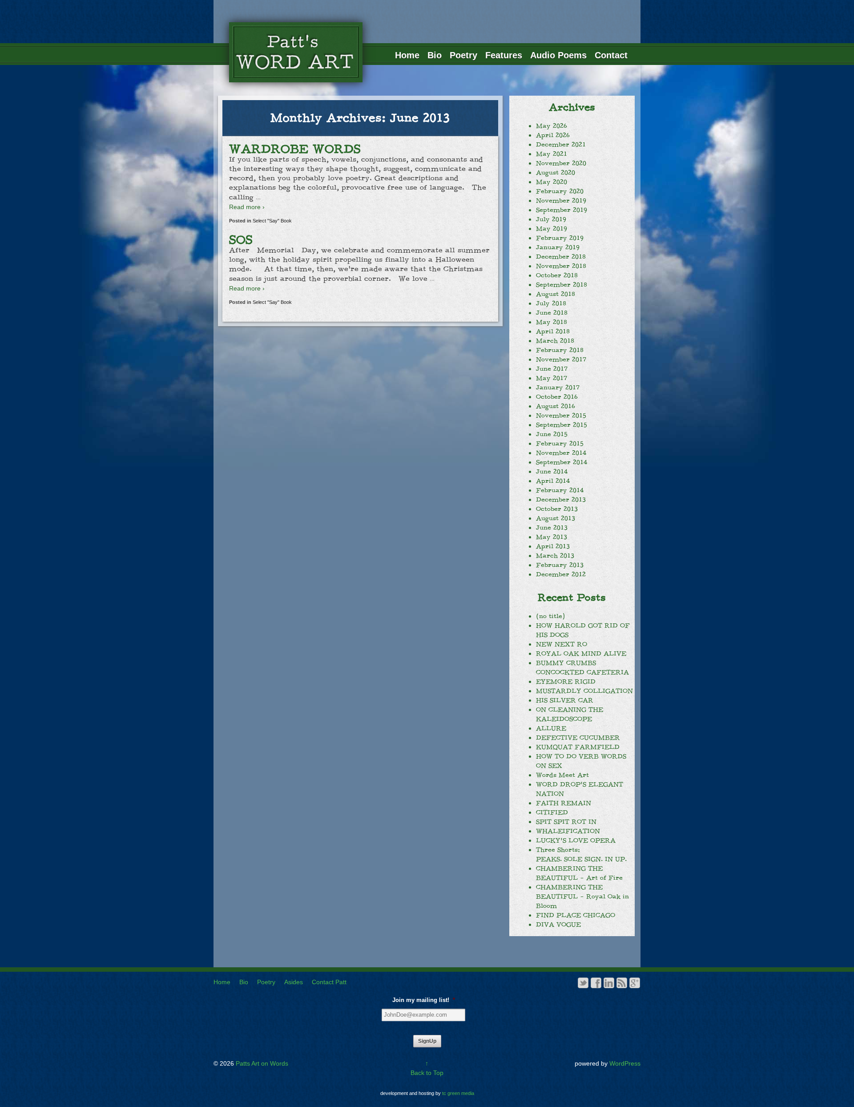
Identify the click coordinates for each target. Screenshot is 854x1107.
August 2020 (555, 173)
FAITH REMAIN (563, 803)
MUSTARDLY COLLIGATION (584, 691)
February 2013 (560, 565)
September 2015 (561, 425)
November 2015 (561, 416)
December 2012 (561, 574)
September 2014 (561, 462)
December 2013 (561, 500)
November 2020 (561, 163)
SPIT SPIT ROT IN (566, 822)
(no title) (550, 616)
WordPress (624, 1063)
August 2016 (555, 406)
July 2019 (551, 219)
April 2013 (553, 546)
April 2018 (553, 331)
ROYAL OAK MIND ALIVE (581, 654)
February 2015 (560, 444)
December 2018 (561, 257)
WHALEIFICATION (568, 831)
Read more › (247, 206)
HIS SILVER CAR (564, 700)
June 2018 (552, 313)
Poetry (463, 55)
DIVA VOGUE (558, 925)
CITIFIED (552, 812)
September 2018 (561, 285)
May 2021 (551, 154)
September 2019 (561, 210)
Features (503, 55)
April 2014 (553, 481)
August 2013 (555, 518)
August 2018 (555, 294)
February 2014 (560, 490)
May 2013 (551, 537)
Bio (434, 55)
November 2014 (561, 453)
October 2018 (557, 275)
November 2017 (561, 360)
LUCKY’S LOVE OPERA (576, 840)
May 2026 (551, 126)
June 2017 (552, 369)
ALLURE (551, 728)
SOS (241, 239)
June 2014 (552, 472)
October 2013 (557, 509)
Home (407, 55)
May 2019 (551, 229)
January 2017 (558, 388)
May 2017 (551, 378)
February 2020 (560, 191)
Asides (293, 982)
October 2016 (557, 397)
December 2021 (561, 145)
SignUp (427, 1041)
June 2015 (552, 434)
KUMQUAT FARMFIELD (578, 747)
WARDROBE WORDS (295, 149)
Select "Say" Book (272, 220)
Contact (611, 55)
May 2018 (551, 322)
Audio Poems (558, 55)
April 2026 (553, 135)
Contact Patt (329, 982)
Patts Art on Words (261, 1063)
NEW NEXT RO (561, 644)
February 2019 (560, 238)
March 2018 (555, 341)
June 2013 (552, 528)
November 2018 (561, 266)
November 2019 (561, 201)
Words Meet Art (562, 775)
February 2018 (560, 350)
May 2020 (551, 182)
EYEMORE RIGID (566, 682)
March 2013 (555, 556)
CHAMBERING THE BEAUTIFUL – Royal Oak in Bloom (582, 896)
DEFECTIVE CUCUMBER (578, 738)
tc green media (458, 1093)
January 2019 (558, 247)
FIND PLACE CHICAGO (575, 915)
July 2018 (551, 303)
